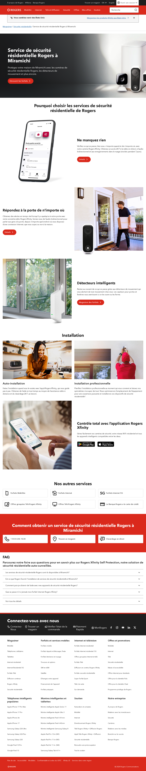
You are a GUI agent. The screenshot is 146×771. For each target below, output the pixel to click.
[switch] (112, 2)
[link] (15, 2)
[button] (104, 2)
